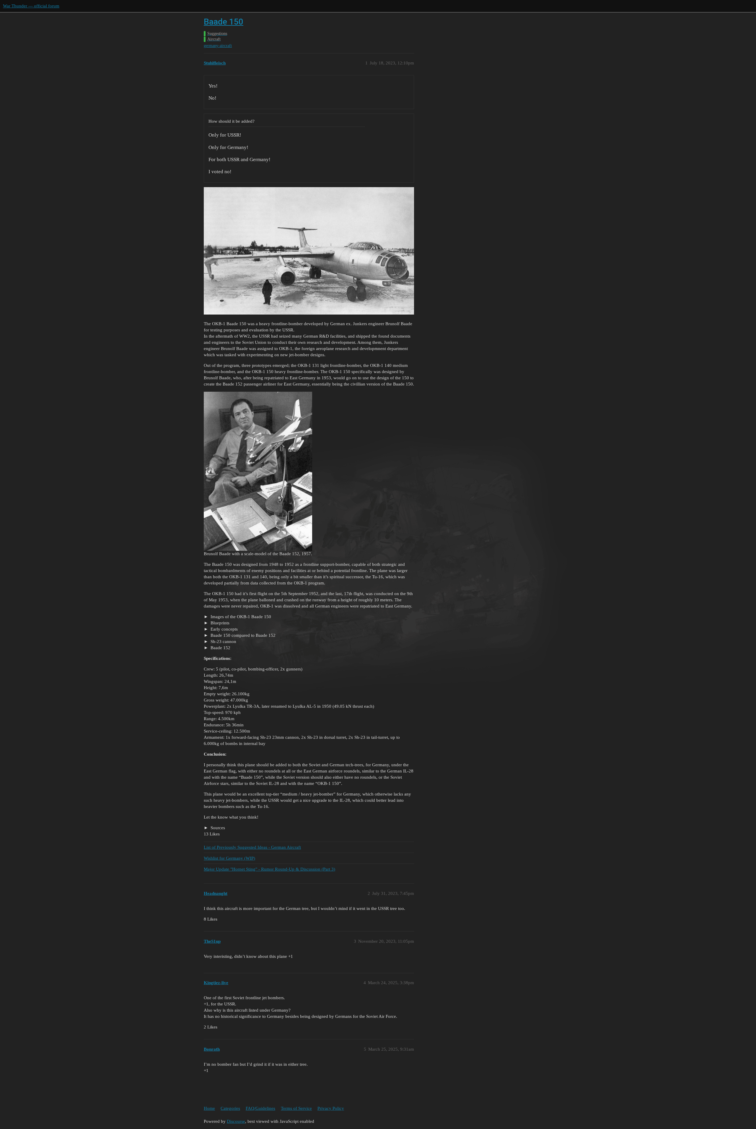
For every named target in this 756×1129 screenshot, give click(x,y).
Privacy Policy (330, 1108)
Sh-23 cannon (222, 641)
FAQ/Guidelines (260, 1108)
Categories (230, 1108)
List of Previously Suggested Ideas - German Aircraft (252, 847)
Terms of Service (296, 1108)
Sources (217, 827)
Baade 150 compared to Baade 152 (242, 635)
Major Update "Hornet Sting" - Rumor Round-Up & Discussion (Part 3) (269, 869)
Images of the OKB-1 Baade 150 (240, 616)
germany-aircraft (218, 45)
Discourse (236, 1121)
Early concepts (223, 629)
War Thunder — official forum (31, 6)
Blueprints (219, 623)
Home (209, 1108)
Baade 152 (219, 647)
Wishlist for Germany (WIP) (229, 858)
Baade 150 (223, 22)
